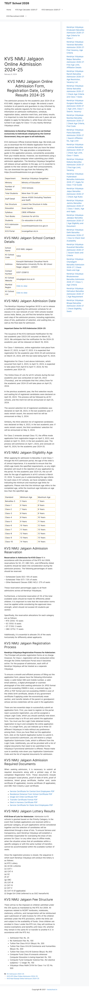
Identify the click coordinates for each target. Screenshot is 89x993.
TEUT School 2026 (16, 3)
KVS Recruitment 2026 (15, 16)
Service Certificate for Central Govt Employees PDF (32, 791)
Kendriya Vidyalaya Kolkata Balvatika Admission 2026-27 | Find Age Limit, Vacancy (75, 164)
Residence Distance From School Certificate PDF (31, 794)
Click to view (21, 286)
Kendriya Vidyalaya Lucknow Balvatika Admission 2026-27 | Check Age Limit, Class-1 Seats (75, 150)
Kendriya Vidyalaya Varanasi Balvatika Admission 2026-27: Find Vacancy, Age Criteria (75, 47)
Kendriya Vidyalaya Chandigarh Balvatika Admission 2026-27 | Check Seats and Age (75, 264)
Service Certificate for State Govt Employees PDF (31, 805)
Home (9, 10)
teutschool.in (52, 989)
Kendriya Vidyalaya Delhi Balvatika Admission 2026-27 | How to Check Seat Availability (76, 235)
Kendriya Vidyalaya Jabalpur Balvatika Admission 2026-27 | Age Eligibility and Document (75, 220)
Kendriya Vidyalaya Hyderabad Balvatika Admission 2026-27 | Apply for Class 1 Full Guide (75, 179)
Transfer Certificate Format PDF (24, 800)
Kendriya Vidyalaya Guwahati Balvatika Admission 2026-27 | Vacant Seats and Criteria (75, 250)
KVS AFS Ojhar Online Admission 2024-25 (22, 976)
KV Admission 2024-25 (15, 974)
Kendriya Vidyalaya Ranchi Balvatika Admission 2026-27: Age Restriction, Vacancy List (75, 76)
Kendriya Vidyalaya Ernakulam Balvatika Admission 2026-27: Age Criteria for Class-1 (75, 32)
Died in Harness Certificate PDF (24, 802)
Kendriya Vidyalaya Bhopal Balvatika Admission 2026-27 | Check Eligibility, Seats (75, 305)
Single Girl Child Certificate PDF (24, 797)
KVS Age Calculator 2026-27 (26, 10)
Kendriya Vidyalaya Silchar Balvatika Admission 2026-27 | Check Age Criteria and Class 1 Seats (75, 91)
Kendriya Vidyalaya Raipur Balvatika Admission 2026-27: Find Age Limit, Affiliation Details (75, 62)
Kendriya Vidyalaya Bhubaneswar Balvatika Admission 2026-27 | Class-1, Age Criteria (75, 279)
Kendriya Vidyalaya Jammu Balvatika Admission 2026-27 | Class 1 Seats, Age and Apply (75, 206)
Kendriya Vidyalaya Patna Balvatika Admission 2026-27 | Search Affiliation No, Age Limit (75, 135)
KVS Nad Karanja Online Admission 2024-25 (23, 978)
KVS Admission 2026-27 (51, 10)
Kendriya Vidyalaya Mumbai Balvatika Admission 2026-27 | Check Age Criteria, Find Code (76, 120)
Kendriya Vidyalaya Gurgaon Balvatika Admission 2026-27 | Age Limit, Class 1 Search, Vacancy (75, 106)
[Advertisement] (30, 41)
